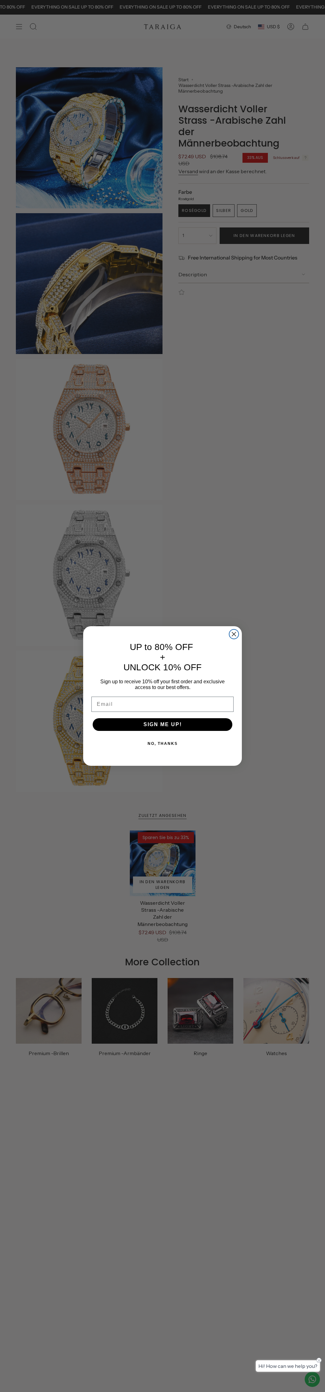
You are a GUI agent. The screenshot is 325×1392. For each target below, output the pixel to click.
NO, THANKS (163, 743)
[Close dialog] (234, 634)
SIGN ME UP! (162, 724)
